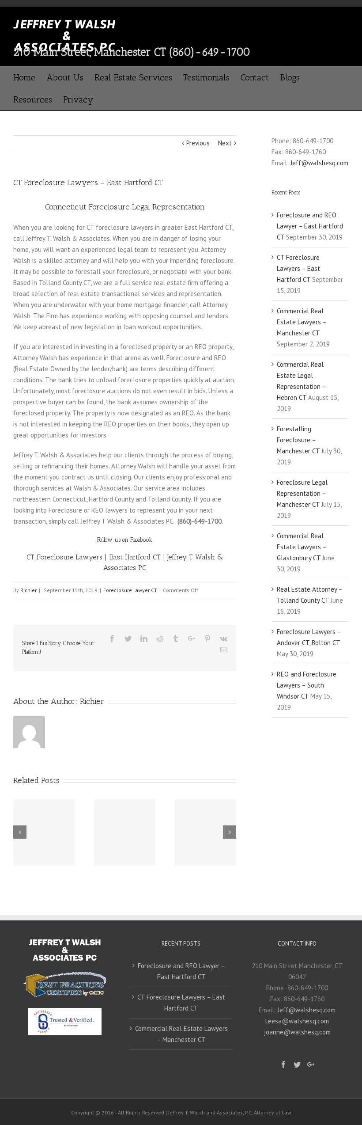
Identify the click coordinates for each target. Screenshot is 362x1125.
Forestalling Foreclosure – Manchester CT (298, 440)
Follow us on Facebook (124, 539)
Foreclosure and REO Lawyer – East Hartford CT (310, 226)
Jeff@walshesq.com (319, 163)
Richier (28, 590)
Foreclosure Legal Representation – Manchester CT (302, 493)
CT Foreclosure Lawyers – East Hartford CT (298, 268)
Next (225, 143)
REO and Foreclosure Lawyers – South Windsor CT (306, 685)
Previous (198, 143)
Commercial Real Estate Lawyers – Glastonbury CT (301, 547)
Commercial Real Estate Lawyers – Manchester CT (301, 322)
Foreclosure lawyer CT (130, 590)
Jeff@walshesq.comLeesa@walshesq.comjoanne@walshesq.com (300, 1021)
